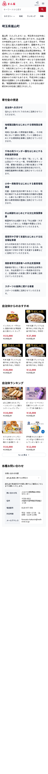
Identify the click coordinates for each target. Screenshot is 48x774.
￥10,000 (8, 412)
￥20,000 (8, 369)
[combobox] (23, 477)
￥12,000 (31, 369)
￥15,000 (8, 335)
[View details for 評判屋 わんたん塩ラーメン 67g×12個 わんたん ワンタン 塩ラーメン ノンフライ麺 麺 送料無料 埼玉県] (35, 427)
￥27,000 (31, 335)
